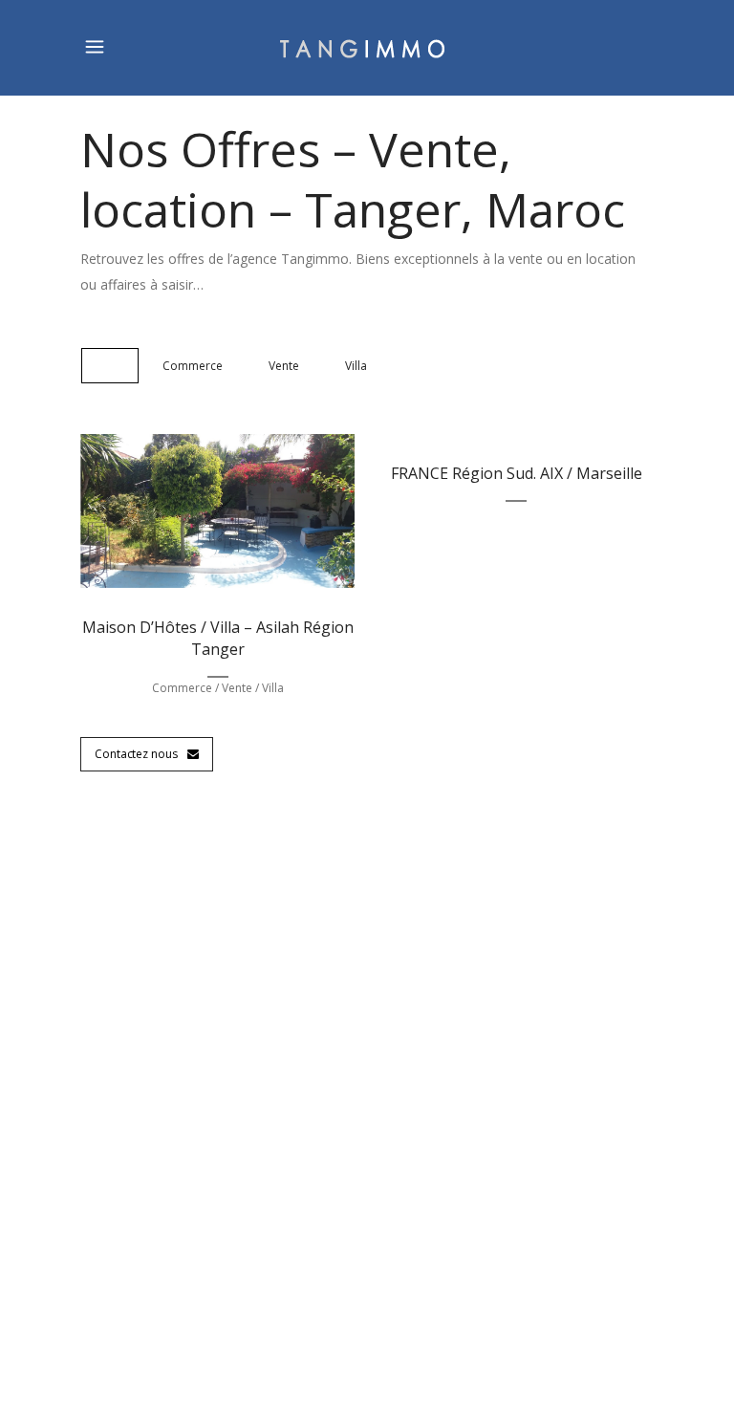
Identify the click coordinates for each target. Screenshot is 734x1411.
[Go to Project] (240, 515)
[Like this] (196, 515)
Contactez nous (136, 754)
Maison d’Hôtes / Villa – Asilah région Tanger (218, 638)
